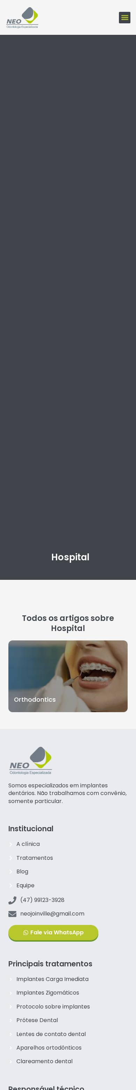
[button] (124, 17)
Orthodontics (35, 699)
